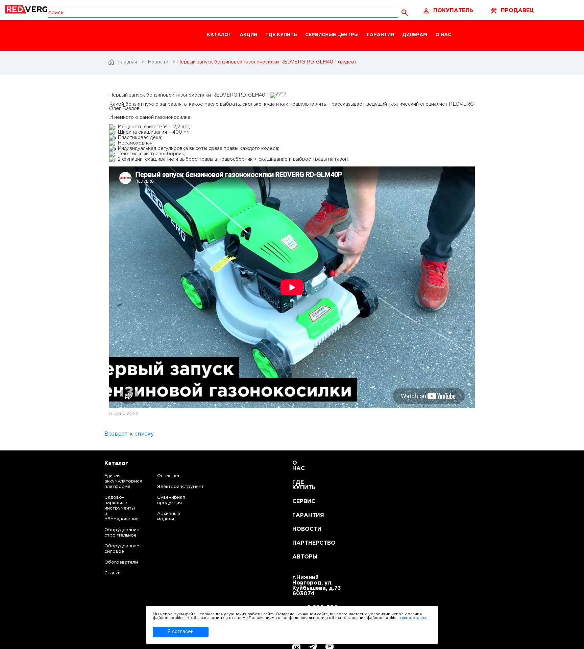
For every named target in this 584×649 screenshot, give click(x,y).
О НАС (443, 35)
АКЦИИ (248, 35)
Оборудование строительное (115, 532)
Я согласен (180, 632)
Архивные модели (168, 516)
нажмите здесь (412, 618)
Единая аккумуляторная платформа (115, 481)
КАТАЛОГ (219, 35)
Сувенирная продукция (171, 500)
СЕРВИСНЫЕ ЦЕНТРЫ (332, 35)
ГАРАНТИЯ (380, 35)
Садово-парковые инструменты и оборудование (115, 508)
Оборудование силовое (115, 548)
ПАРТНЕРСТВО (300, 543)
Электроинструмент (174, 487)
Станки (112, 573)
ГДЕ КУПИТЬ (281, 35)
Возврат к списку (129, 434)
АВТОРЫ (300, 557)
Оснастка (168, 476)
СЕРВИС (300, 501)
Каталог (116, 463)
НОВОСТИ (300, 529)
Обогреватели (115, 562)
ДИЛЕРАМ (414, 35)
